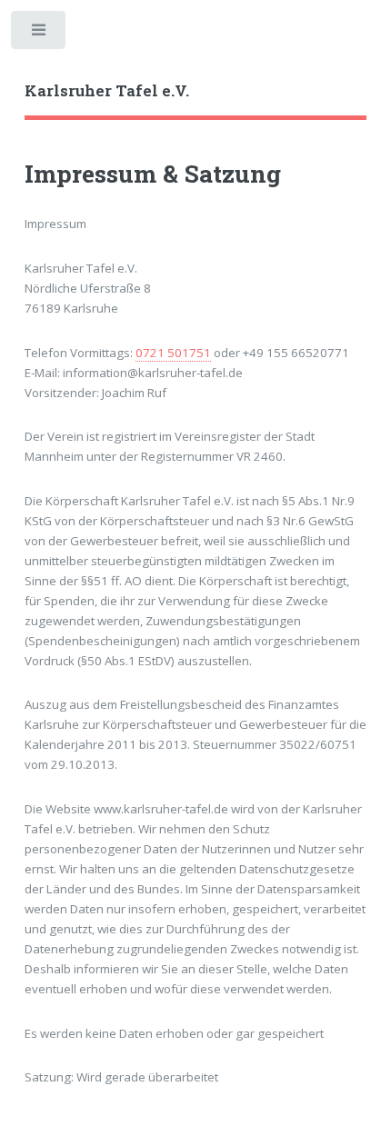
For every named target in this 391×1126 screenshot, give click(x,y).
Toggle (39, 34)
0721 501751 (173, 352)
